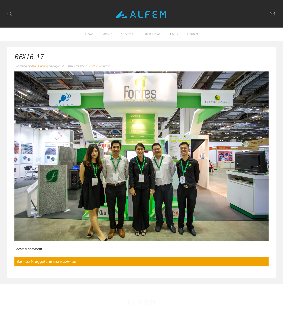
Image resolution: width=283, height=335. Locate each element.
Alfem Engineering (142, 315)
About (107, 34)
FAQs (174, 34)
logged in (41, 262)
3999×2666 (95, 66)
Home (89, 34)
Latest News (151, 34)
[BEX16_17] (141, 156)
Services (127, 34)
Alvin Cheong (39, 66)
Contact (192, 34)
